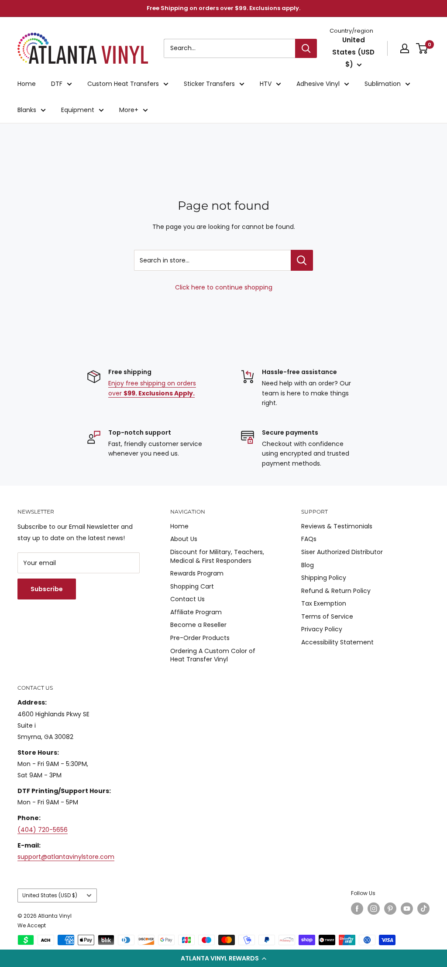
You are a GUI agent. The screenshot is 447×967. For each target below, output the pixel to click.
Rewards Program (197, 573)
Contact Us (187, 599)
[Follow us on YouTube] (407, 908)
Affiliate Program (196, 612)
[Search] (306, 48)
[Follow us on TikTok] (423, 908)
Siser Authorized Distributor (342, 552)
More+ (128, 110)
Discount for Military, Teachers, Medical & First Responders (217, 556)
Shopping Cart (192, 586)
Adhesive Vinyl (318, 83)
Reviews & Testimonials (336, 526)
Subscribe (47, 589)
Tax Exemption (323, 603)
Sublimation (382, 83)
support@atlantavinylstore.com (65, 856)
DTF (56, 83)
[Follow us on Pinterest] (390, 908)
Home (26, 83)
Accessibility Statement (337, 642)
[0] (422, 48)
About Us (183, 539)
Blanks (26, 110)
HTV (266, 83)
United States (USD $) (49, 895)
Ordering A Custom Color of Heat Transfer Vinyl (212, 655)
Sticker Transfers (209, 83)
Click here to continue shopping (223, 287)
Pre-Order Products (200, 637)
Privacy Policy (321, 629)
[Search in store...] (302, 260)
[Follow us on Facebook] (357, 908)
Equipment (77, 110)
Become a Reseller (198, 624)
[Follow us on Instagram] (374, 908)
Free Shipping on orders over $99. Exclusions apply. (223, 8)
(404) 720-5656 (42, 829)
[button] (223, 958)
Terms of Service (327, 616)
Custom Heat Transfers (123, 83)
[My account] (404, 48)
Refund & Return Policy (336, 590)
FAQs (308, 539)
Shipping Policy (323, 577)
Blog (307, 565)
